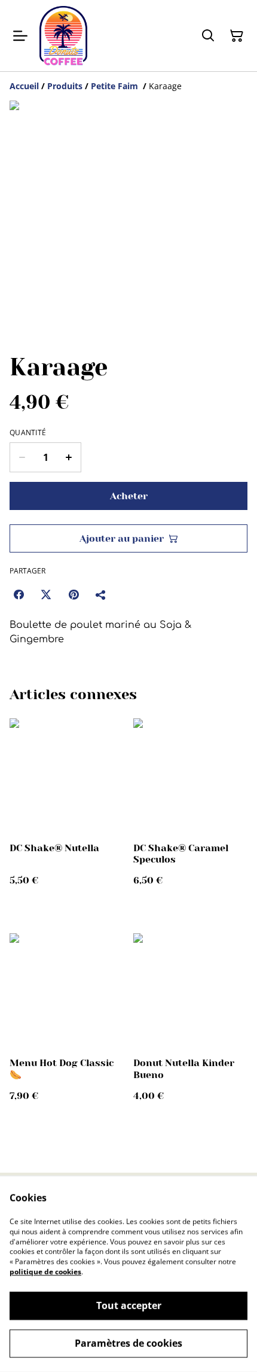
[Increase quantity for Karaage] (69, 457)
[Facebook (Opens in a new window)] (18, 594)
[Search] (208, 36)
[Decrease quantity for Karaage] (22, 457)
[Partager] (101, 594)
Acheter (129, 496)
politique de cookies (45, 1272)
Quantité (28, 433)
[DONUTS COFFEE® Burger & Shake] (63, 35)
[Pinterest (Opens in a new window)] (73, 594)
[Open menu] (20, 36)
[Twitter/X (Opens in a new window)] (46, 594)
